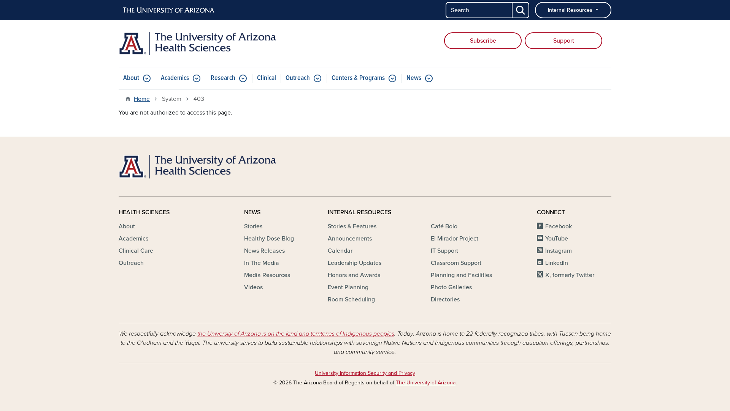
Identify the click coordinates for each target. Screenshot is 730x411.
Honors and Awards (354, 275)
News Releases (264, 251)
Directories (445, 299)
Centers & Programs (358, 78)
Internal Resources (571, 10)
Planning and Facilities (461, 275)
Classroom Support (456, 263)
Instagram (558, 251)
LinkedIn (556, 263)
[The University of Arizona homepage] (169, 10)
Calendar (340, 251)
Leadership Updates (354, 263)
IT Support (444, 251)
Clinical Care (136, 251)
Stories (253, 226)
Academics (175, 78)
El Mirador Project (454, 238)
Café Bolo (444, 226)
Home (142, 99)
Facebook (558, 226)
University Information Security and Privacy (365, 373)
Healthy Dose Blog (269, 238)
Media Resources (267, 275)
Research (223, 78)
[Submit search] (521, 10)
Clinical (266, 78)
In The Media (261, 263)
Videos (253, 287)
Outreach (298, 78)
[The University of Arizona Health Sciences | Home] (198, 43)
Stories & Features (352, 226)
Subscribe (483, 41)
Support (563, 41)
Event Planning (348, 287)
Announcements (350, 238)
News (413, 78)
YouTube (556, 238)
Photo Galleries (451, 287)
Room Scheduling (351, 299)
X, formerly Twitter (569, 275)
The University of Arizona (425, 382)
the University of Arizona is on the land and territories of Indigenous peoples (295, 334)
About (131, 78)
